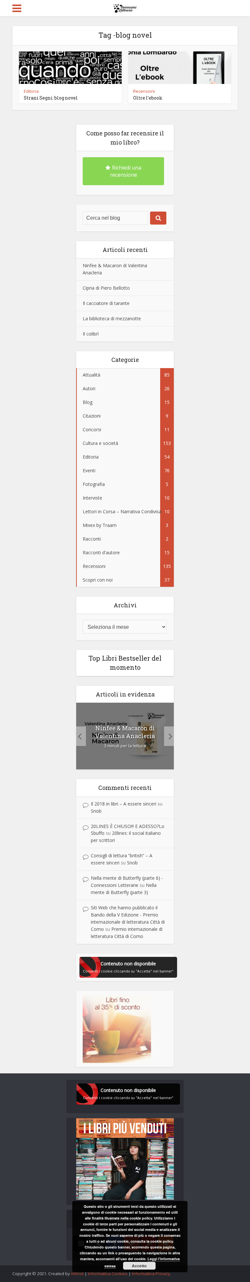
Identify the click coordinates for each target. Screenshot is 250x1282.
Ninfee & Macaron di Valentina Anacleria (125, 732)
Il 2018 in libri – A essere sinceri (123, 804)
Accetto (139, 1266)
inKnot (77, 1273)
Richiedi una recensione (126, 171)
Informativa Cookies (108, 1273)
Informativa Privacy (151, 1273)
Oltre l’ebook (147, 98)
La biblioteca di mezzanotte (112, 318)
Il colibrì (91, 334)
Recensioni (144, 91)
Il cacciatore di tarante (106, 303)
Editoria (31, 91)
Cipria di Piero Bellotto (106, 288)
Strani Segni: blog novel (51, 98)
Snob (96, 811)
